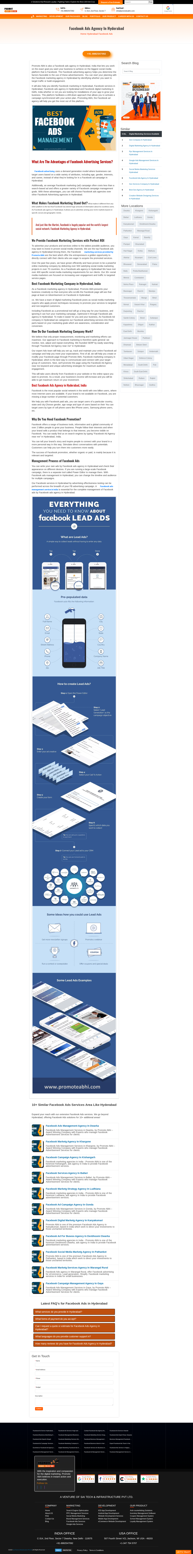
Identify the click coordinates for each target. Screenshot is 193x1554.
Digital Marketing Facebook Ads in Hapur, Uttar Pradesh (69, 1448)
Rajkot (152, 378)
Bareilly (147, 237)
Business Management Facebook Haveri (121, 1439)
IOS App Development (107, 1510)
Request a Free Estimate (110, 2)
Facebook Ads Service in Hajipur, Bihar (121, 1448)
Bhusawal (127, 264)
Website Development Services (110, 1516)
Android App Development (108, 1513)
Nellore (126, 385)
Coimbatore (139, 278)
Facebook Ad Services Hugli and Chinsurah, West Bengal (69, 1431)
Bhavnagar (139, 385)
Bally (126, 271)
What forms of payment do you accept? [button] (55, 1319)
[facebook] (37, 1488)
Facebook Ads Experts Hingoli (42, 1439)
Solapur (140, 351)
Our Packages (72, 16)
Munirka (140, 331)
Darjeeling (128, 311)
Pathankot (128, 231)
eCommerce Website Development (112, 1521)
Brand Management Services (77, 1519)
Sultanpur (154, 318)
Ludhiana (138, 217)
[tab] (74, 1312)
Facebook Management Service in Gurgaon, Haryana (121, 1452)
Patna (154, 264)
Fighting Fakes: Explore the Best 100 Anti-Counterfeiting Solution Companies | (35, 2)
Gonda (150, 217)
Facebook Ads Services (75, 1521)
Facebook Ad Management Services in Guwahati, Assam (95, 1452)
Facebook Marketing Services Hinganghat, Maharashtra (69, 1439)
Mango (144, 298)
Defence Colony (145, 358)
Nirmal (126, 304)
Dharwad (127, 345)
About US (49, 1513)
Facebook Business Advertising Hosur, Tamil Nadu (44, 1435)
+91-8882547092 (67, 11)
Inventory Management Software (143, 1513)
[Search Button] (157, 71)
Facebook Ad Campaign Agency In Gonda (69, 1204)
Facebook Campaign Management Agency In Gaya (74, 1283)
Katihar (152, 325)
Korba (140, 251)
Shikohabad (128, 378)
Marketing (41, 16)
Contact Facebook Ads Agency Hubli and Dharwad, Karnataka (95, 1431)
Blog (85, 16)
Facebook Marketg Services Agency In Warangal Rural (77, 1267)
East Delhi (128, 331)
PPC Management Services (77, 1513)
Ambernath (153, 351)
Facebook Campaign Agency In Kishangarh (70, 1157)
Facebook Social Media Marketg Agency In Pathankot (76, 1251)
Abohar (126, 257)
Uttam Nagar (129, 358)
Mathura (151, 251)
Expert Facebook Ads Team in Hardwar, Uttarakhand (121, 1443)
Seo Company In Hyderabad (140, 140)
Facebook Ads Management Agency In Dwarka (72, 1125)
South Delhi (143, 365)
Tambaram (128, 351)
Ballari (126, 217)
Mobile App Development (108, 1519)
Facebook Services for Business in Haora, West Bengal (95, 1448)
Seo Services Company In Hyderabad (144, 184)
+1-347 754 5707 (128, 1543)
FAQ (47, 1516)
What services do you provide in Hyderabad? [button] (58, 1311)
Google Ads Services (74, 1524)
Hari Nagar (128, 251)
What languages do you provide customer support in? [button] (63, 1336)
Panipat (127, 244)
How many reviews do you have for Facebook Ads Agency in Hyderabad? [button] (73, 1343)
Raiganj (153, 304)
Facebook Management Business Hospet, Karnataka (69, 1435)
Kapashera (128, 325)
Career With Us (126, 16)
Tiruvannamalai (130, 298)
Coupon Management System (142, 1516)
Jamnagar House (130, 338)
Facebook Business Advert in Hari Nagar (95, 1443)
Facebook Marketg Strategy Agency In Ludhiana (73, 1188)
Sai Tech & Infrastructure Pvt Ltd (22, 1550)
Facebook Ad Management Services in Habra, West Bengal (44, 1452)
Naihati (155, 284)
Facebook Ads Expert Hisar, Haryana (121, 1435)
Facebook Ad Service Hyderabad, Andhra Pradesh (44, 1431)
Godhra (152, 385)
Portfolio (95, 16)
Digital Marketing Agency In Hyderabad (144, 146)
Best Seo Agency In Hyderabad (141, 190)
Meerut (126, 278)
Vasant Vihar (139, 304)
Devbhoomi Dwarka (147, 224)
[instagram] (44, 1488)
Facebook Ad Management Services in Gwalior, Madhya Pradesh (69, 1452)
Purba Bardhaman (140, 271)
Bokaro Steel (141, 345)
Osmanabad (142, 264)
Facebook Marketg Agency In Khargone (68, 1141)
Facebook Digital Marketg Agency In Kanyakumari (74, 1220)
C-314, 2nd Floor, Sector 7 (95, 11)
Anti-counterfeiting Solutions (141, 1510)
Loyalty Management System (141, 1521)
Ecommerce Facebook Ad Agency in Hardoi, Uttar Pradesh (44, 1448)
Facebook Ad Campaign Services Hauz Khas (44, 1443)
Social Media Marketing (75, 1516)
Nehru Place (128, 284)
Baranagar (128, 291)
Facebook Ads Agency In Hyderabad (143, 178)
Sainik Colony (129, 318)
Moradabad (128, 365)
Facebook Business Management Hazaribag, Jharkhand (95, 1439)
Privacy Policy (82, 1550)
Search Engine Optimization (77, 1510)
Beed (142, 318)
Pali (154, 365)
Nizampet (139, 257)
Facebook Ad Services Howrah (119, 1431)
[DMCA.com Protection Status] (64, 1550)
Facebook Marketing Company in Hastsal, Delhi (69, 1443)
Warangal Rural (143, 231)
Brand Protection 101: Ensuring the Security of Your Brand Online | (93, 2)
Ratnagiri (142, 284)
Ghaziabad (139, 244)
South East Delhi (140, 371)
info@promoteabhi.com (125, 11)
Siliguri (140, 325)
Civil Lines (152, 257)
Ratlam (141, 378)
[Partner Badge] (168, 9)
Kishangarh (153, 211)
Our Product (109, 16)
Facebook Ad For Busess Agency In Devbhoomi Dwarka (78, 1236)
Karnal (136, 237)
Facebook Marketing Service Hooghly (95, 1435)
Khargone (139, 211)
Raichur (140, 311)
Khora (126, 371)
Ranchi (140, 291)
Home (83, 34)
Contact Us (142, 16)
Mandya (152, 291)
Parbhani (146, 338)
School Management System (141, 1519)
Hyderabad (92, 34)
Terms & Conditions (96, 1550)
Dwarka (127, 211)
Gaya (126, 237)
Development (56, 16)
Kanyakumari (129, 224)
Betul (154, 298)
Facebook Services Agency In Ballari (67, 1173)
